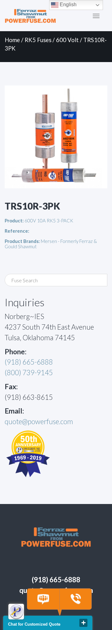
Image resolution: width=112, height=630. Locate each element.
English (67, 4)
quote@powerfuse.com (39, 421)
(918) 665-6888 (29, 362)
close (83, 623)
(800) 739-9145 (29, 372)
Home (12, 39)
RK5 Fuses (38, 39)
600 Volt (67, 39)
